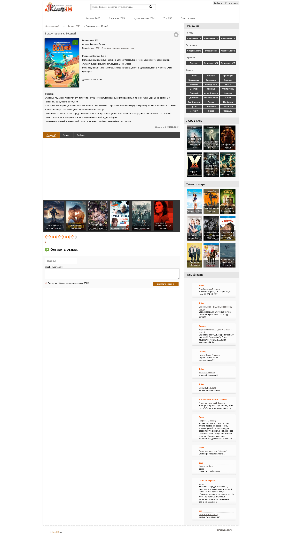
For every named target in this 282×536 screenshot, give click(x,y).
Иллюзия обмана (207, 373)
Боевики (194, 84)
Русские (194, 63)
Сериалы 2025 (117, 18)
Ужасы (228, 84)
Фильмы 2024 (211, 38)
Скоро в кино (188, 18)
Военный (194, 93)
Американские (194, 51)
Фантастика (228, 89)
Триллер (228, 80)
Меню (201, 484)
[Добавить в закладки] (176, 34)
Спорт (211, 111)
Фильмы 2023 (194, 38)
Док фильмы (194, 102)
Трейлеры (228, 76)
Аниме (194, 76)
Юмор (228, 98)
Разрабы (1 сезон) (207, 421)
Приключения (211, 98)
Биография (193, 80)
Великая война (206, 466)
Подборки (228, 102)
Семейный (211, 106)
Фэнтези (228, 93)
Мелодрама (211, 84)
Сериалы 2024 (211, 63)
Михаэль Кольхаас (207, 388)
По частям (228, 106)
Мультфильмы (127, 48)
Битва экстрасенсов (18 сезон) (213, 451)
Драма (194, 106)
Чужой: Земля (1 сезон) (209, 355)
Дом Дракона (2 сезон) (209, 289)
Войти (218, 3)
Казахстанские (228, 51)
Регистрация (231, 3)
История (194, 111)
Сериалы (227, 111)
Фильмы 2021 (94, 48)
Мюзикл (211, 89)
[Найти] (152, 8)
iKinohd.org (63, 7)
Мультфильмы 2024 (144, 18)
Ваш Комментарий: (54, 267)
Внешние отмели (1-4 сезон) (212, 403)
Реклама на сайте (224, 530)
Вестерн (194, 89)
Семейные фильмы (111, 48)
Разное (211, 102)
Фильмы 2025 (93, 18)
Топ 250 (168, 18)
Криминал (211, 80)
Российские (211, 51)
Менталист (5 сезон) (208, 514)
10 (76, 237)
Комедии (211, 76)
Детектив (193, 98)
